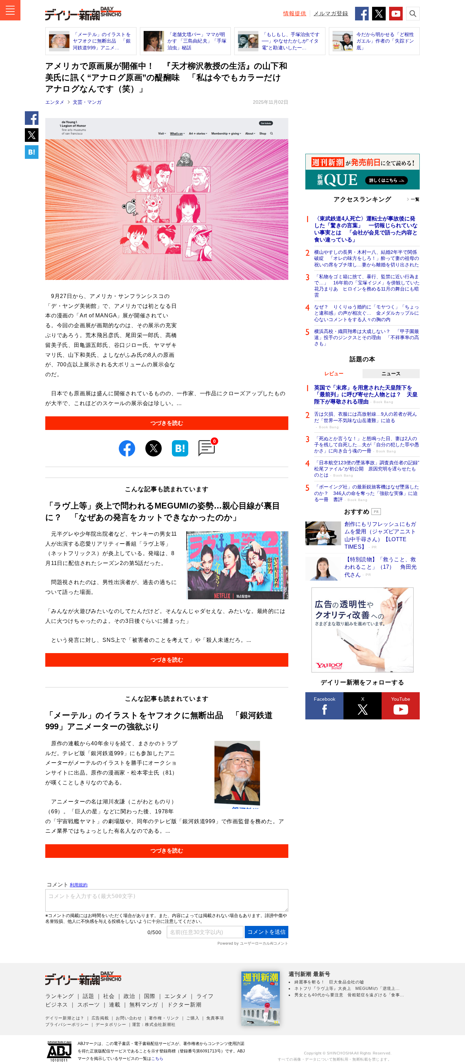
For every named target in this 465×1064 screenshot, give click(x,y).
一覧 (415, 199)
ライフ (204, 996)
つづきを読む (166, 423)
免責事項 (215, 1018)
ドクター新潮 (184, 1005)
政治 (129, 996)
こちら (157, 1058)
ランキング (59, 996)
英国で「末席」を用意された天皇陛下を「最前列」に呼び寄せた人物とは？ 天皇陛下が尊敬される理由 (366, 395)
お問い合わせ (129, 1018)
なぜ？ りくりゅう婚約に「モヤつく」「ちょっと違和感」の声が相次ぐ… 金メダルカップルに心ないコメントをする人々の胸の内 (366, 313)
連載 (115, 1005)
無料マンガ (143, 1005)
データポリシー (111, 1024)
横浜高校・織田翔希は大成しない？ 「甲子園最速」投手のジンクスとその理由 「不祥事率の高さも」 (366, 337)
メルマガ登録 (331, 13)
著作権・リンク (164, 1018)
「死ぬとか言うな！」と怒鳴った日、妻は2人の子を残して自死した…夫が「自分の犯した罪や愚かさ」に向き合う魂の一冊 (366, 444)
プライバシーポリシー (67, 1024)
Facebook (324, 699)
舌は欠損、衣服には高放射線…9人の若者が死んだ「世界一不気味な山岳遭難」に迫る (365, 420)
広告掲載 (100, 1018)
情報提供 (294, 13)
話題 (88, 996)
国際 (150, 996)
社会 (109, 996)
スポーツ (88, 1005)
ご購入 (192, 1018)
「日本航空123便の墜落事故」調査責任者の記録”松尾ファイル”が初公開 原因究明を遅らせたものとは (366, 469)
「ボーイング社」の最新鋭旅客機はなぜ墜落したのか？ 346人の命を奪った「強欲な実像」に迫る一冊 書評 (366, 493)
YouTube (400, 699)
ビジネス (56, 1005)
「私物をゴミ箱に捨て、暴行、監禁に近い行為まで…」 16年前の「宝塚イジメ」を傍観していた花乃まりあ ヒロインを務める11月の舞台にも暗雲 (367, 286)
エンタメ (54, 102)
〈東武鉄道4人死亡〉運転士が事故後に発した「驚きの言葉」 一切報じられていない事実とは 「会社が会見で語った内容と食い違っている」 (366, 229)
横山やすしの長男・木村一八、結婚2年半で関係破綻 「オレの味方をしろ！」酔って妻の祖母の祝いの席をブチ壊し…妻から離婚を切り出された (366, 258)
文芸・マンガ (87, 102)
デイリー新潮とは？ (64, 1018)
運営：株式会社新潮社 (154, 1024)
